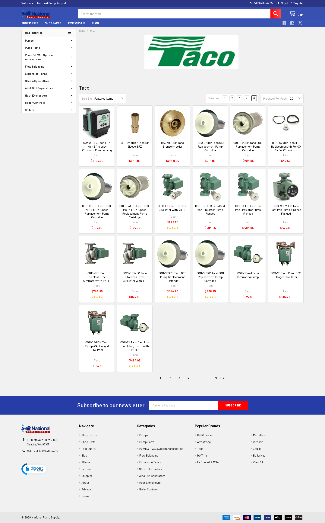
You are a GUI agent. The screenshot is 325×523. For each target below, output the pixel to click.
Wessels (258, 442)
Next (218, 378)
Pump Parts (32, 47)
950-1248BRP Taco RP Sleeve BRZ (135, 144)
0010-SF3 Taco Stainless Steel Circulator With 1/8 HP (97, 276)
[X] (300, 23)
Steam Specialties (37, 81)
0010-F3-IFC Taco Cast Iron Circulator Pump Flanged (248, 209)
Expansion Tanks (36, 73)
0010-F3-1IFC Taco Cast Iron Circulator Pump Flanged (210, 209)
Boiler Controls (35, 102)
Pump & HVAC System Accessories (39, 57)
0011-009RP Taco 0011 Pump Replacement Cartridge (172, 276)
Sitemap (86, 462)
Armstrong (204, 442)
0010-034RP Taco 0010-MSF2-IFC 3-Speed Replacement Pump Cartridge (134, 211)
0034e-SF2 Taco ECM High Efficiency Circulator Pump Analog (97, 146)
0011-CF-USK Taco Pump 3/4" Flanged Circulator (97, 345)
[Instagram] (292, 23)
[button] (34, 468)
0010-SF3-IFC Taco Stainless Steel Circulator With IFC (135, 276)
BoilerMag (259, 455)
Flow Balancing (34, 66)
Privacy (86, 489)
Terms (85, 496)
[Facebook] (284, 23)
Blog (95, 23)
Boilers (29, 110)
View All (258, 462)
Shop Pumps (29, 23)
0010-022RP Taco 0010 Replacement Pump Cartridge (248, 146)
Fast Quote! (76, 23)
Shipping (87, 475)
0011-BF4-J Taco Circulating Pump (248, 275)
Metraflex (259, 435)
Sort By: (87, 98)
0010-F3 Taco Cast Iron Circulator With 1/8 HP (172, 207)
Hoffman (202, 455)
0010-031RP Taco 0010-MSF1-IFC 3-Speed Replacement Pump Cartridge (97, 211)
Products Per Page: (275, 98)
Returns (86, 469)
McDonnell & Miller (208, 462)
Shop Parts (53, 23)
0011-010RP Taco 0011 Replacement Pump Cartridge (210, 276)
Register (298, 3)
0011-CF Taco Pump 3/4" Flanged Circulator (286, 275)
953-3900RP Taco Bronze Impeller (172, 144)
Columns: (214, 98)
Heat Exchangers (36, 95)
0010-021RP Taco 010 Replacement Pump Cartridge (210, 146)
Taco (200, 448)
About (85, 482)
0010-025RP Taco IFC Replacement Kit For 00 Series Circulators (286, 146)
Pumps (29, 40)
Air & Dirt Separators (39, 88)
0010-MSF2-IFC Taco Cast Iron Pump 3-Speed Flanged (286, 209)
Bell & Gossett (206, 435)
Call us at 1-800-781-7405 (42, 451)
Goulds (257, 448)
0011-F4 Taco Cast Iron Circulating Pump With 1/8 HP (134, 345)
